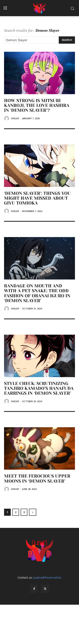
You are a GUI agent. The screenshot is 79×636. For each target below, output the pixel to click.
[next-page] (32, 512)
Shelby (15, 118)
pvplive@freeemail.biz (47, 577)
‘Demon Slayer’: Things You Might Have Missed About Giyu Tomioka (37, 198)
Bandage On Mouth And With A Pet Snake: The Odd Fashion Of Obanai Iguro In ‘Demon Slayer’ (37, 293)
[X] (45, 589)
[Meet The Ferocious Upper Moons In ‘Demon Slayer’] (39, 448)
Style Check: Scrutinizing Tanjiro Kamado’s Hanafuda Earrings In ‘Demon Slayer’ (39, 388)
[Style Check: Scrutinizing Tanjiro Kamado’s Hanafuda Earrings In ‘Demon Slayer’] (39, 356)
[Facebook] (34, 589)
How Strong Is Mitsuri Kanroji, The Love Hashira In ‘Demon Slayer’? (36, 105)
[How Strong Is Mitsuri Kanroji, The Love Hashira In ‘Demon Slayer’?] (39, 73)
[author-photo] (7, 118)
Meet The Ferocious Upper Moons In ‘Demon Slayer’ (37, 478)
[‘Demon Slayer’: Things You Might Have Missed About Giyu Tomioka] (39, 165)
